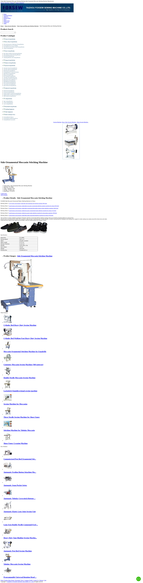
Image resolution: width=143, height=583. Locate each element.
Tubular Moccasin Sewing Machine (17, 564)
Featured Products (8, 15)
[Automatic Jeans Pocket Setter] (8, 482)
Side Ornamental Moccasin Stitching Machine (34, 256)
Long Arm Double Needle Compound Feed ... (21, 525)
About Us (6, 16)
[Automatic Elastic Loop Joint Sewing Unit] (8, 508)
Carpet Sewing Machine (8, 48)
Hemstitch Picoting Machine (9, 70)
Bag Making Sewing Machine (10, 81)
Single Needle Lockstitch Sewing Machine (12, 94)
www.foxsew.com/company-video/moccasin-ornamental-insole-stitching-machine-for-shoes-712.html (32, 210)
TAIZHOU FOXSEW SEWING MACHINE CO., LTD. (20, 581)
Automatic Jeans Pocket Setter (15, 485)
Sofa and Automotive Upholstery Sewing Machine (14, 44)
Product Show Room (9, 580)
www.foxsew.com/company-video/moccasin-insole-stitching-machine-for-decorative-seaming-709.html (33, 213)
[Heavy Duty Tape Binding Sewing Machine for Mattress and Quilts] (8, 535)
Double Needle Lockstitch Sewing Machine (12, 93)
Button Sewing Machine (8, 74)
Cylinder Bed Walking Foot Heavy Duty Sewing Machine (25, 338)
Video (5, 23)
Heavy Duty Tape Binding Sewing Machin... (20, 538)
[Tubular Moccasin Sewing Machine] (8, 561)
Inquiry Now (7, 20)
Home (5, 14)
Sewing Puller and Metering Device (11, 118)
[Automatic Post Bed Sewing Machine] (8, 548)
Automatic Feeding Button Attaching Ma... (20, 472)
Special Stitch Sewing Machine (10, 85)
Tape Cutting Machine (8, 101)
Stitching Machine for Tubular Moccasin (19, 430)
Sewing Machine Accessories (9, 119)
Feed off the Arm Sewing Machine (10, 78)
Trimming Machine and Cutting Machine (12, 57)
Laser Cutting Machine (8, 103)
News (5, 19)
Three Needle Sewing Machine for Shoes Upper (22, 417)
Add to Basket (4, 195)
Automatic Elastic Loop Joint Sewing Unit (20, 512)
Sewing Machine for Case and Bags (11, 45)
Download (17, 580)
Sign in (2, 2)
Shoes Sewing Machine (10, 26)
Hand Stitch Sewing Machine (9, 73)
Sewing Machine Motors (8, 117)
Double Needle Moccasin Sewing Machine (19, 378)
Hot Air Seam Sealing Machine (10, 82)
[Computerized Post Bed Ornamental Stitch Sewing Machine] (8, 456)
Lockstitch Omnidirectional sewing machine (20, 391)
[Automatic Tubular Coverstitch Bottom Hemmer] (8, 495)
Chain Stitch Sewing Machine (10, 84)
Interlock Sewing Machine (9, 90)
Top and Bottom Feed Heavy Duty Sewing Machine (14, 47)
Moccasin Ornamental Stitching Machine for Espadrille (25, 351)
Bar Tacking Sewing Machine (9, 76)
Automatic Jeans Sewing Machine (10, 68)
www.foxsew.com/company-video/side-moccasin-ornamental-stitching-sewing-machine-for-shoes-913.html (34, 206)
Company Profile (28, 580)
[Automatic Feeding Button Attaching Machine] (8, 469)
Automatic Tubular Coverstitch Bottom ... (19, 498)
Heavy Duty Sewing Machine (69, 122)
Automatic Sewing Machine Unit (10, 77)
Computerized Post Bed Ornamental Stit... (20, 459)
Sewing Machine (57, 122)
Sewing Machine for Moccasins (15, 404)
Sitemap (12, 2)
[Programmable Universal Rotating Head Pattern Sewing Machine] (8, 574)
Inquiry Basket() (20, 2)
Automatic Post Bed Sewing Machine (18, 551)
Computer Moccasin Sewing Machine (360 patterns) (23, 365)
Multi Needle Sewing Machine (10, 96)
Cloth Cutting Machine (8, 102)
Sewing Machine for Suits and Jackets (11, 72)
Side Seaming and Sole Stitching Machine (12, 54)
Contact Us (6, 22)
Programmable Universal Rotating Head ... (20, 577)
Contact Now (4, 193)
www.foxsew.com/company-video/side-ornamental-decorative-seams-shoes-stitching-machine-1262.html (33, 208)
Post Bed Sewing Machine (9, 56)
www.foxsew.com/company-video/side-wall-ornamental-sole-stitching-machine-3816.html (28, 203)
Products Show (7, 18)
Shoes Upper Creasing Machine (16, 443)
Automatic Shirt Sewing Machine (10, 69)
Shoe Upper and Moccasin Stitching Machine (28, 26)
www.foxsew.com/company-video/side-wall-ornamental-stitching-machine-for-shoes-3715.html (31, 215)
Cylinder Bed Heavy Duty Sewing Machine (20, 325)
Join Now (7, 2)
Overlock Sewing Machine (9, 92)
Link (45, 580)
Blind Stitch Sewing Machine (9, 80)
